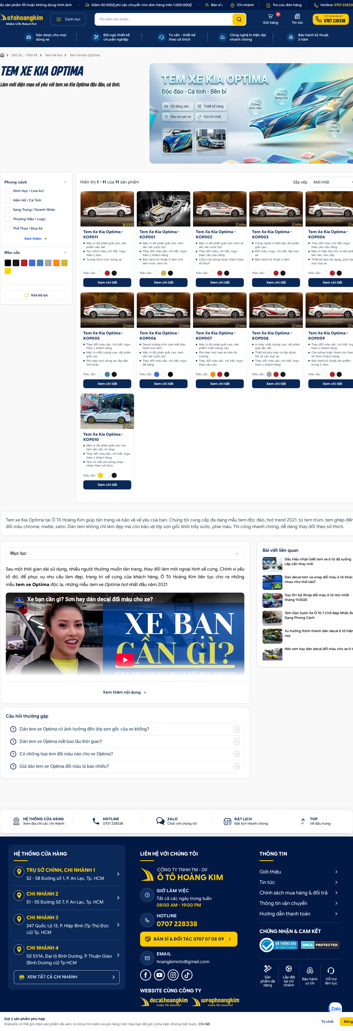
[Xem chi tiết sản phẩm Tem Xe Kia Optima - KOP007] (220, 310)
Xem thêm (32, 238)
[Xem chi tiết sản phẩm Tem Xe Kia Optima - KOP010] (107, 411)
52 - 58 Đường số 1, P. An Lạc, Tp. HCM (65, 878)
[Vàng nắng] (8, 271)
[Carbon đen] (16, 263)
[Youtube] (159, 975)
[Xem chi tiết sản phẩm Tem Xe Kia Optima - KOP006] (163, 310)
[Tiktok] (186, 975)
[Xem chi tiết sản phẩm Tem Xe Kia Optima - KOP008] (276, 310)
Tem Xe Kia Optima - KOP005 (103, 336)
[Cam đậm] (56, 263)
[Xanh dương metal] (40, 263)
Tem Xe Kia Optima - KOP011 (103, 234)
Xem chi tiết (107, 282)
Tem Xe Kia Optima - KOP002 (216, 234)
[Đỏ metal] (24, 263)
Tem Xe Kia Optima (84, 55)
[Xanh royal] (32, 263)
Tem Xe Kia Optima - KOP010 (103, 437)
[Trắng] (16, 271)
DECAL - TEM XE (25, 55)
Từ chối (327, 1021)
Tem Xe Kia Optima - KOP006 (159, 336)
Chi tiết (204, 1024)
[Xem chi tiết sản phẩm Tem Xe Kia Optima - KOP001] (163, 209)
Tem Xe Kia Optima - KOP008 (272, 336)
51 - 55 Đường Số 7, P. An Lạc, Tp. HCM (64, 902)
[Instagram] (173, 975)
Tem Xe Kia (53, 55)
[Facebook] (145, 975)
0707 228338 (177, 924)
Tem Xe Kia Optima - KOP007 (216, 336)
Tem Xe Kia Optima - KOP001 (159, 234)
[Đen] (8, 263)
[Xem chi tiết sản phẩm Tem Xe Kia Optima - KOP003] (276, 209)
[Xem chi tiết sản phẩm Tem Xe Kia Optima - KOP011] (107, 209)
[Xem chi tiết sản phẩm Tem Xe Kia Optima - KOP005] (107, 310)
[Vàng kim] (64, 263)
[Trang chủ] (2, 55)
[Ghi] (48, 263)
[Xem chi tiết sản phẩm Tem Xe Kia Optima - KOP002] (220, 209)
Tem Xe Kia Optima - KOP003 (272, 234)
